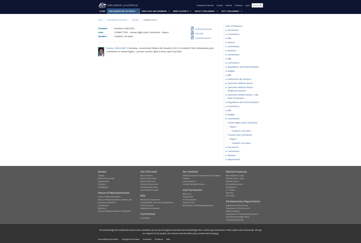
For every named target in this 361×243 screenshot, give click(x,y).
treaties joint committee (240, 134)
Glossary (229, 192)
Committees (145, 218)
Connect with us (189, 181)
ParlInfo (228, 5)
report (233, 126)
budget (231, 70)
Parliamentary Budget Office (237, 217)
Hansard (135, 20)
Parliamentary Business (122, 11)
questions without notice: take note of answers (243, 96)
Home (102, 11)
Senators (102, 184)
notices (231, 42)
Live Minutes (103, 205)
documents (233, 30)
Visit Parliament (230, 11)
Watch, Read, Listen (148, 178)
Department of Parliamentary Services (242, 214)
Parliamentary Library (149, 187)
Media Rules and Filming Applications (198, 205)
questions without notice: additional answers (240, 89)
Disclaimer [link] (147, 239)
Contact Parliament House (193, 184)
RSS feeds (230, 195)
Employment (231, 187)
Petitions (186, 178)
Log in (247, 5)
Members (102, 208)
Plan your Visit (188, 202)
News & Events (181, 11)
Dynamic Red (103, 181)
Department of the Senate (237, 205)
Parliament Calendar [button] (205, 5)
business (232, 50)
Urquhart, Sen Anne (241, 130)
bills (229, 38)
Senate (101, 175)
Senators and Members (154, 11)
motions (231, 155)
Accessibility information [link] (108, 239)
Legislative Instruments (150, 208)
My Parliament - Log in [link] (235, 175)
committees (234, 34)
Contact (219, 5)
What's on (187, 194)
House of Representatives (109, 196)
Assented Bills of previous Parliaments (156, 202)
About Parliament (205, 11)
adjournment (234, 159)
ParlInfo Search (232, 181)
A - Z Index (230, 190)
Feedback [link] (159, 239)
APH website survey (234, 184)
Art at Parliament (189, 199)
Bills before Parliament (149, 199)
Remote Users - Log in (235, 178)
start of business (234, 26)
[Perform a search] (261, 5)
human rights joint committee (242, 122)
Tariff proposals (147, 205)
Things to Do (188, 196)
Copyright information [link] (131, 239)
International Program (149, 190)
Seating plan (103, 187)
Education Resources (149, 184)
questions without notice (240, 83)
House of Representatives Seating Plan (114, 211)
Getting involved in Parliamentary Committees (202, 175)
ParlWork (239, 5)
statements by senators (239, 79)
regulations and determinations (243, 66)
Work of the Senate (106, 178)
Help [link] (168, 239)
